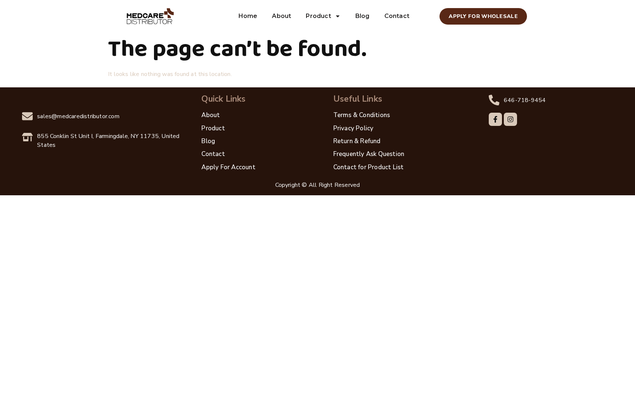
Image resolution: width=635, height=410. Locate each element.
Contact (396, 15)
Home (248, 15)
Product (318, 15)
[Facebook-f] (495, 119)
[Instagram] (510, 119)
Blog (362, 15)
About (281, 15)
